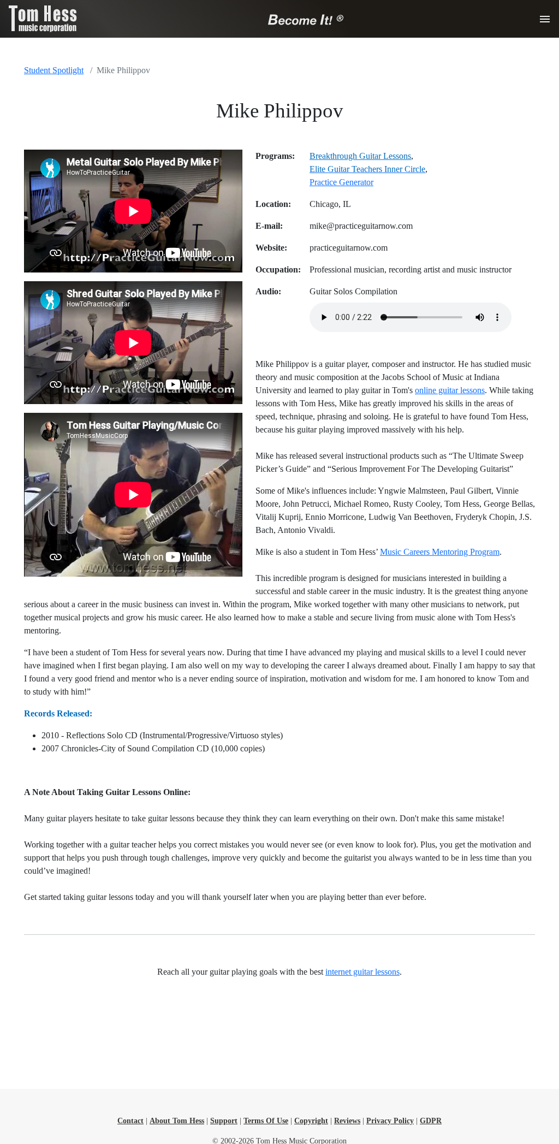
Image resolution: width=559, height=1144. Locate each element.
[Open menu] (545, 19)
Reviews (347, 1121)
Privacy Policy (390, 1121)
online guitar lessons (450, 390)
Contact (130, 1121)
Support (223, 1121)
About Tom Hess (177, 1121)
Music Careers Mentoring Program (439, 551)
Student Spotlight (54, 70)
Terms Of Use (265, 1121)
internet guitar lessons (362, 971)
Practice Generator (341, 182)
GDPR (431, 1121)
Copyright (311, 1121)
